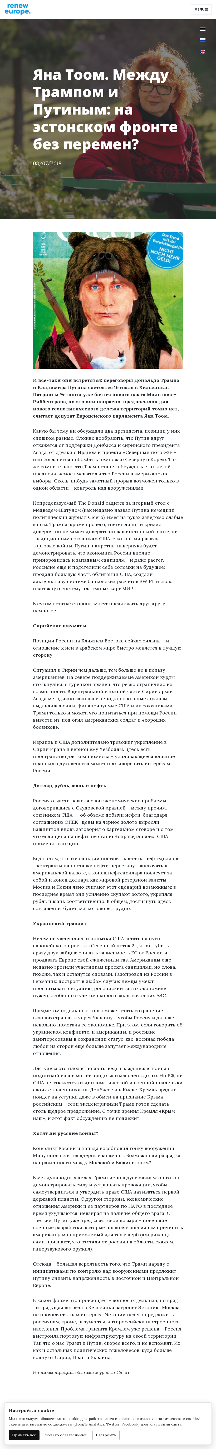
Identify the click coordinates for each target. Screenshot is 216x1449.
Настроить (106, 1435)
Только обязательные (66, 1435)
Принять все (24, 1435)
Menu (199, 9)
